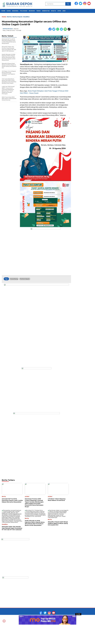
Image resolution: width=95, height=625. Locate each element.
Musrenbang (14, 279)
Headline (26, 17)
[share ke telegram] (62, 30)
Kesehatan (46, 11)
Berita (9, 17)
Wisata (53, 11)
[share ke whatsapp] (58, 30)
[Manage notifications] (4, 620)
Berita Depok (17, 17)
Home (3, 11)
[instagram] (85, 4)
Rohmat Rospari (8, 28)
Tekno (38, 11)
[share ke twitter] (54, 30)
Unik (63, 11)
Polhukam (23, 11)
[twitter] (81, 4)
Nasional (15, 11)
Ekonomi (32, 11)
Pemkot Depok (24, 279)
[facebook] (76, 4)
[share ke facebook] (50, 30)
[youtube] (89, 4)
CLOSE (78, 614)
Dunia (9, 11)
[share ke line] (66, 30)
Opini (59, 11)
